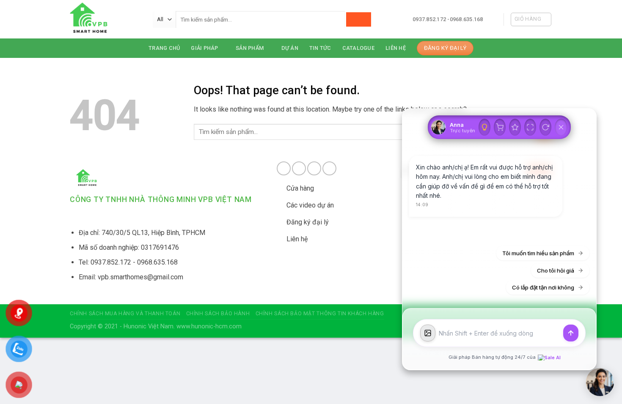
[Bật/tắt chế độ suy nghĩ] (484, 127)
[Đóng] (561, 127)
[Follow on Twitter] (329, 168)
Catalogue (358, 48)
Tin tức (320, 48)
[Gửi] (570, 333)
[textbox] (499, 333)
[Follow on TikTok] (314, 168)
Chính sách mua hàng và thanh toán (125, 314)
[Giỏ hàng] (500, 127)
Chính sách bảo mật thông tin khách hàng (320, 314)
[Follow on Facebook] (284, 168)
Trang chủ (164, 48)
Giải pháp (204, 48)
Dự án (289, 48)
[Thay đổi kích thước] (530, 127)
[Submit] (358, 19)
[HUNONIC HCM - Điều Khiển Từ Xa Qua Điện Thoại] (105, 19)
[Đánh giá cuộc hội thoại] (515, 127)
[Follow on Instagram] (299, 168)
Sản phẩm (250, 48)
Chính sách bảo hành (218, 314)
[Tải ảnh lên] (427, 333)
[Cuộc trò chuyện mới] (545, 127)
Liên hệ (395, 48)
